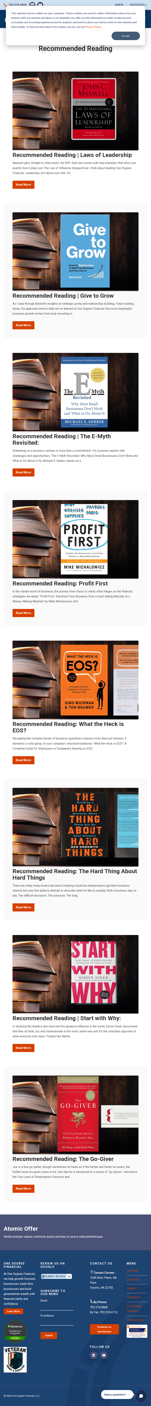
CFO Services (135, 1320)
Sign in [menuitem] (119, 4)
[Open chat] (141, 1396)
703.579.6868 (17, 4)
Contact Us (134, 1297)
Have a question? (117, 1394)
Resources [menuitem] (137, 4)
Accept (126, 35)
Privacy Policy (93, 26)
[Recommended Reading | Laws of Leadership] (75, 111)
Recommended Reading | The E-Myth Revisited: (62, 439)
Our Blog (132, 1270)
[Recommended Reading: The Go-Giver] (75, 1115)
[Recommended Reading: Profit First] (75, 539)
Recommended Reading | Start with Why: (67, 1018)
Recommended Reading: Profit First (60, 583)
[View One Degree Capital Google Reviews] (57, 1281)
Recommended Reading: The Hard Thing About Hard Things (75, 874)
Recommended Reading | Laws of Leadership (72, 154)
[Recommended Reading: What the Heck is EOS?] (75, 680)
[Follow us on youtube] (104, 1355)
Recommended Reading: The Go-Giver (63, 1158)
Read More (23, 184)
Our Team (133, 1279)
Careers (132, 1288)
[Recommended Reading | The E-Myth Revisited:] (75, 392)
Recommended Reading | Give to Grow (63, 295)
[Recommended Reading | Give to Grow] (75, 251)
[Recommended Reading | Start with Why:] (75, 974)
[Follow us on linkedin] (93, 1355)
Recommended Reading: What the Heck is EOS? (68, 727)
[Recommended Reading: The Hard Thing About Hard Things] (75, 827)
